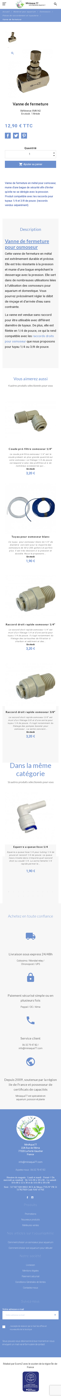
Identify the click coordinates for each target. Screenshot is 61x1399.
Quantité (30, 148)
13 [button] (28, 896)
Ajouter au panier (30, 164)
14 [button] (33, 896)
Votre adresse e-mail (13, 1309)
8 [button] (42, 891)
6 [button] (33, 891)
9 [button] (47, 891)
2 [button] (13, 891)
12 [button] (23, 896)
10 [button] (52, 891)
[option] (11, 37)
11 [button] (18, 896)
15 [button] (38, 896)
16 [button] (42, 896)
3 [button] (18, 891)
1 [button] (8, 891)
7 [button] (38, 891)
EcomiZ (19, 1364)
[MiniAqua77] (30, 4)
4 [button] (23, 891)
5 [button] (28, 891)
